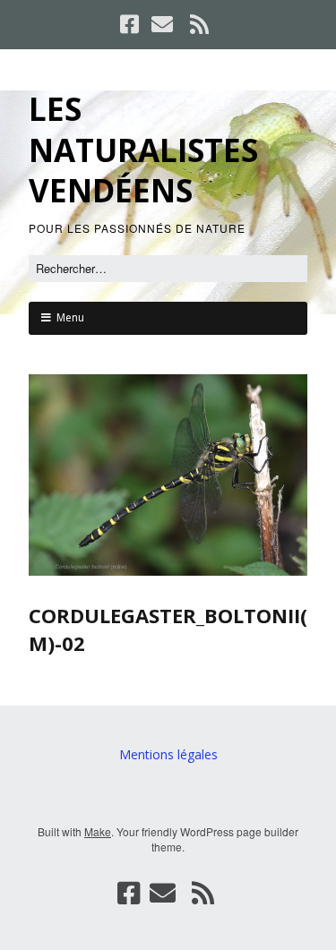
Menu (70, 317)
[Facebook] (131, 24)
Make (97, 831)
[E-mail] (162, 24)
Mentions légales (168, 754)
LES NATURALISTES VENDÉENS (143, 149)
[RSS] (199, 24)
